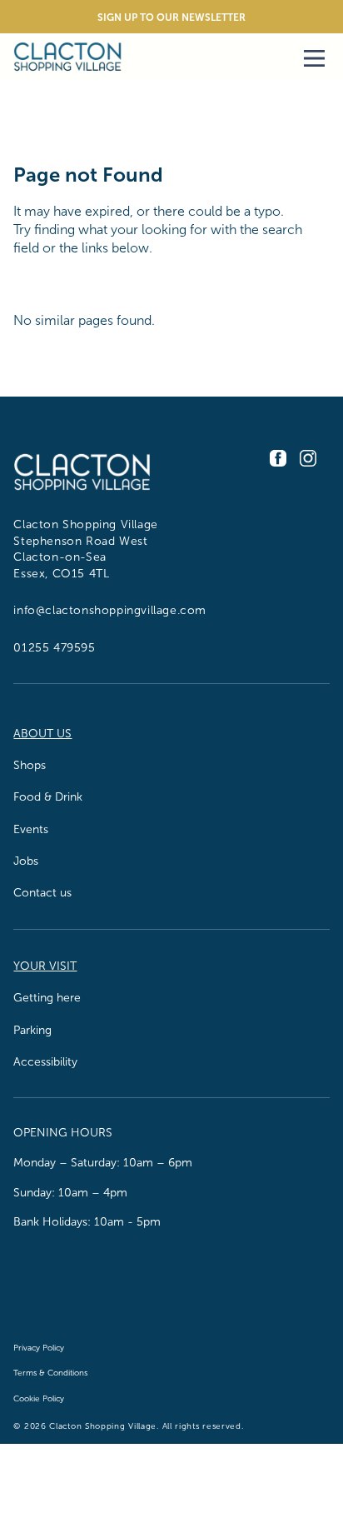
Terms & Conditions (50, 1372)
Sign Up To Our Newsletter (171, 17)
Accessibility (45, 1062)
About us (42, 733)
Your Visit (45, 966)
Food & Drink (47, 797)
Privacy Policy (38, 1347)
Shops (29, 765)
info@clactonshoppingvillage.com (109, 610)
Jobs (25, 861)
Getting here (47, 997)
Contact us (42, 892)
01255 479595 (54, 648)
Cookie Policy (38, 1398)
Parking (32, 1030)
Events (30, 829)
